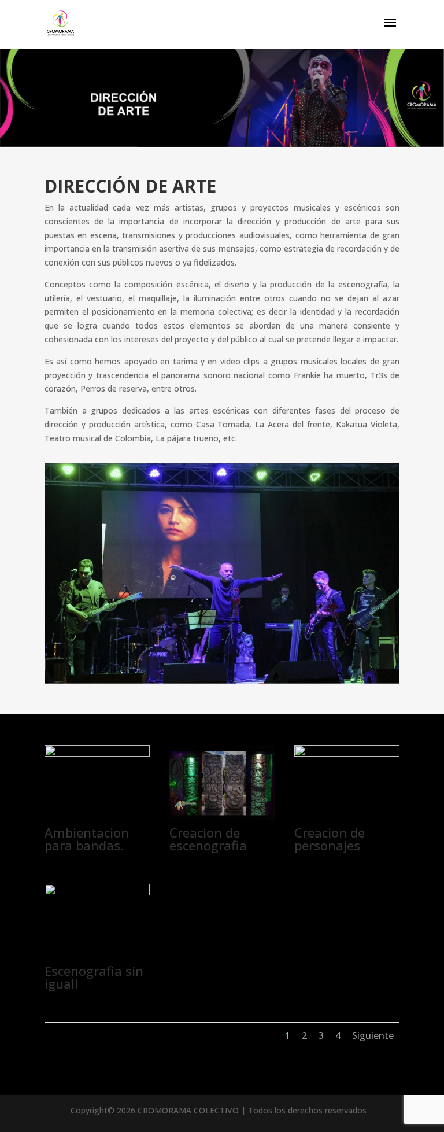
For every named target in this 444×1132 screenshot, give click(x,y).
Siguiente (373, 1035)
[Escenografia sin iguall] (97, 892)
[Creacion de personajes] (346, 753)
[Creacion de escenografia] (222, 817)
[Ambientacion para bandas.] (97, 753)
